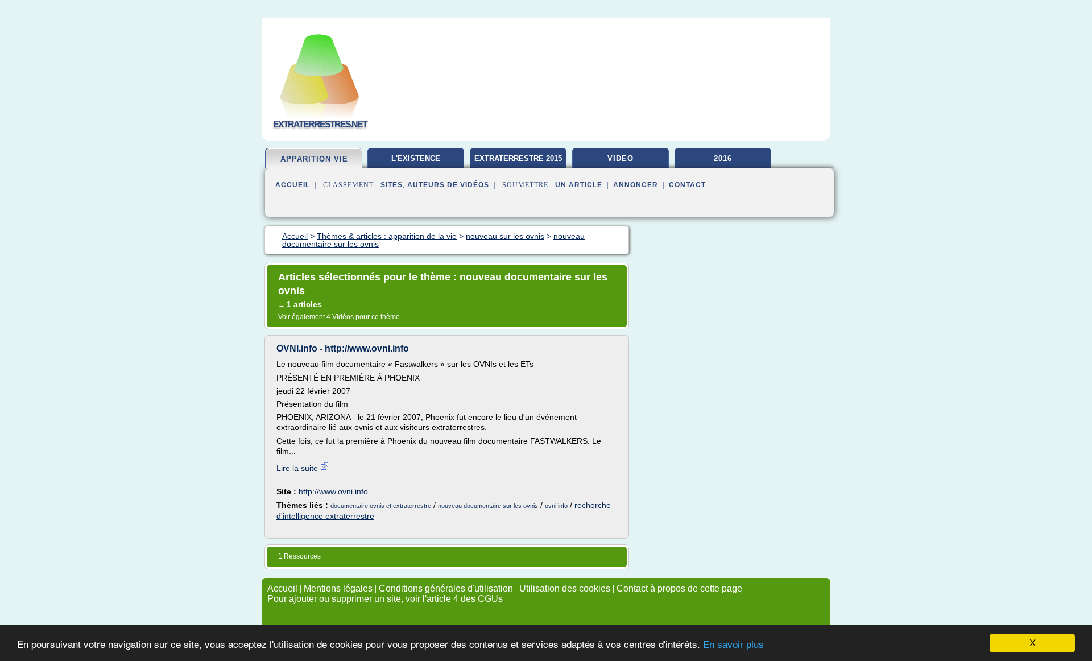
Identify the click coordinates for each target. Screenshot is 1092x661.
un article (578, 185)
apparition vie (314, 159)
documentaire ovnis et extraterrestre (380, 505)
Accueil (292, 185)
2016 (723, 158)
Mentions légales (338, 588)
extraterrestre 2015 (518, 158)
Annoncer (635, 185)
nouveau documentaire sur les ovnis (488, 505)
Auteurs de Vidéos (448, 185)
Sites (391, 185)
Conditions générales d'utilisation (446, 588)
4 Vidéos (340, 317)
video (620, 158)
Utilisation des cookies (564, 588)
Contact (687, 185)
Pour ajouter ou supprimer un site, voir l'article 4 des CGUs (385, 599)
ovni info (556, 505)
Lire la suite (298, 468)
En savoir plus (733, 644)
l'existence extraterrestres (416, 162)
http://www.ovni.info (333, 491)
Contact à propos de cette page (679, 588)
